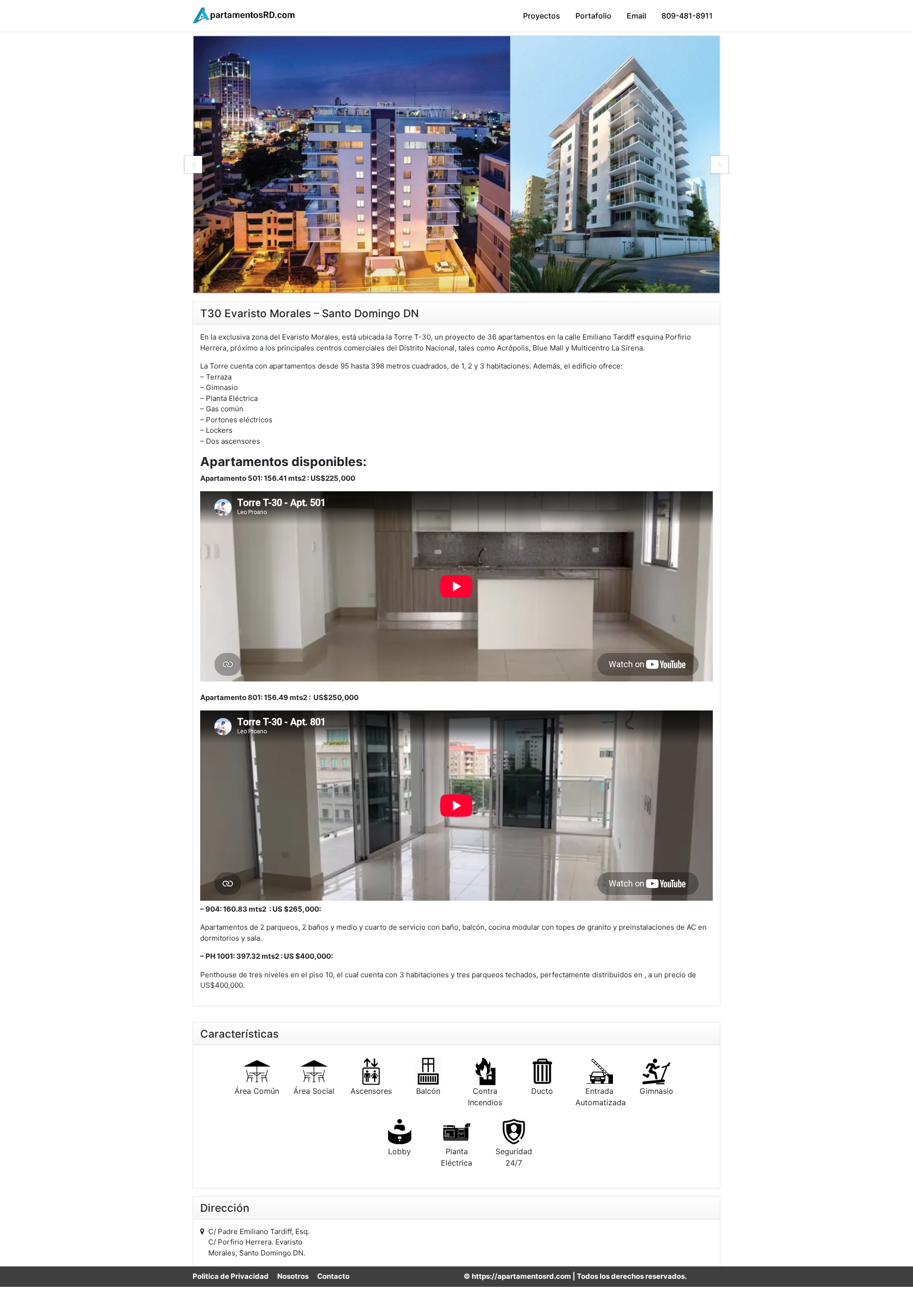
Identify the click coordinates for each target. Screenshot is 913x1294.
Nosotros (293, 1276)
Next (719, 164)
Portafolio (593, 15)
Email (636, 15)
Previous (193, 164)
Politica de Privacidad (231, 1276)
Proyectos (541, 15)
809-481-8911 (687, 15)
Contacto (333, 1276)
